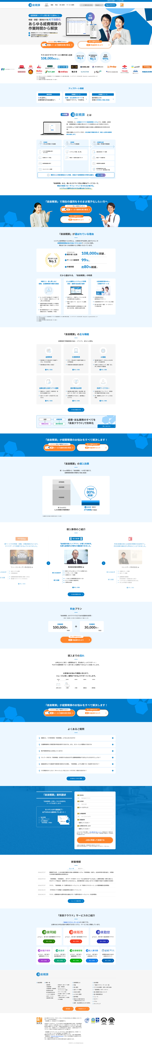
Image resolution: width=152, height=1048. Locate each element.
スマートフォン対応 (62, 992)
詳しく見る (22, 584)
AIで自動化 (47, 5)
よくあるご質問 (120, 1)
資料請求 (68, 1009)
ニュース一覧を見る (76, 901)
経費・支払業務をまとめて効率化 (82, 1003)
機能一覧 (48, 982)
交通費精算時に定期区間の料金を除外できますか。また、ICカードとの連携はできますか (66, 744)
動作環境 (76, 997)
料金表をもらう (99, 5)
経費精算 (48, 985)
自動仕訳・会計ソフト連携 (63, 985)
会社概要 (96, 982)
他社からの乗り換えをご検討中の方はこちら (110, 5)
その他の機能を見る (76, 410)
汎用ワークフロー (50, 996)
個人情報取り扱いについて (100, 992)
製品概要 (40, 982)
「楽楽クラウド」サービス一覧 (101, 985)
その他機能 (60, 999)
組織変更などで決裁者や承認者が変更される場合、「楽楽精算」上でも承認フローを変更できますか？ (70, 764)
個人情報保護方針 (98, 994)
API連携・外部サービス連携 (64, 993)
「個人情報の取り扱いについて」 (95, 832)
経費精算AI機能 (49, 998)
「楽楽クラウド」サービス (71, 922)
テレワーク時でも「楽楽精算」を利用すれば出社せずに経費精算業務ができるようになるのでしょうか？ (71, 757)
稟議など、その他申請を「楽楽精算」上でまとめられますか (58, 738)
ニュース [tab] (71, 869)
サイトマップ (97, 1004)
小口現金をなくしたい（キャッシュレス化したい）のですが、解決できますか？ (64, 770)
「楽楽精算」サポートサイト (101, 990)
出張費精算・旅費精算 (51, 988)
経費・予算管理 (61, 987)
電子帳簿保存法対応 (50, 992)
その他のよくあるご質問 (76, 778)
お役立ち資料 (77, 992)
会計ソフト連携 (77, 990)
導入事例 (62, 5)
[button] (48, 563)
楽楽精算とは (77, 982)
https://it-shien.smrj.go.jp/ (57, 1036)
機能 (52, 5)
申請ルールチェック (62, 995)
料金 (56, 5)
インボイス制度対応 (50, 994)
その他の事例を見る (76, 594)
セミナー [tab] (80, 869)
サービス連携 (70, 5)
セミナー (96, 999)
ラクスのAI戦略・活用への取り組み (103, 987)
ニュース (96, 997)
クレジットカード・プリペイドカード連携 (62, 989)
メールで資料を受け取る (86, 5)
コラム (95, 1001)
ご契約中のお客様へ (111, 1)
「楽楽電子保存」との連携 (63, 997)
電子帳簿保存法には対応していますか (52, 751)
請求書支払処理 (49, 990)
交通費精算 (48, 987)
